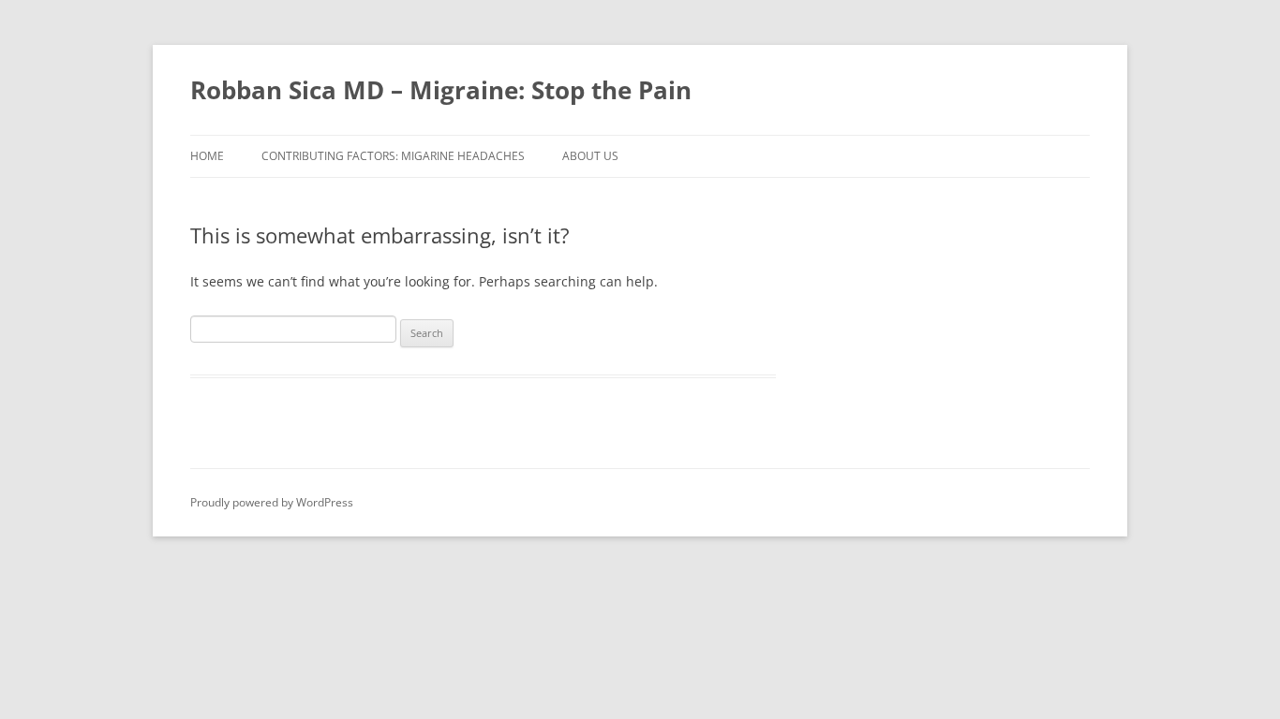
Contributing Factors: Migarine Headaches (393, 156)
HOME (207, 156)
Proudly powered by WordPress (271, 502)
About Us (590, 156)
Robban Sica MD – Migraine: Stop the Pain (441, 90)
